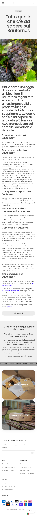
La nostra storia (25, 464)
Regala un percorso (8, 467)
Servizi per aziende (8, 470)
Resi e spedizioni (7, 490)
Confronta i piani (7, 464)
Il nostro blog (24, 470)
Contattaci (5, 483)
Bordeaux (18, 11)
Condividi (20, 313)
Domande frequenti (27, 474)
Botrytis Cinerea (16, 159)
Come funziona (25, 467)
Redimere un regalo (8, 486)
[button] (32, 514)
